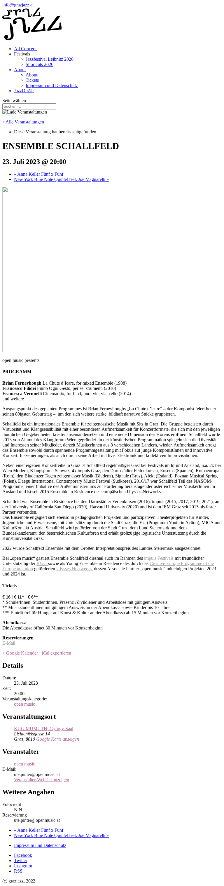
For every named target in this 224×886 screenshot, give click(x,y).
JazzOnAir (24, 90)
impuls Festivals (159, 558)
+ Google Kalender (20, 652)
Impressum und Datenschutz (52, 85)
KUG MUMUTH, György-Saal (43, 728)
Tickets (32, 80)
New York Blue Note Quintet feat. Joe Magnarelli (61, 179)
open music (24, 704)
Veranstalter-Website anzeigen (41, 779)
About (20, 69)
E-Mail (8, 643)
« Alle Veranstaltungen (23, 121)
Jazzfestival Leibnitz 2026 (50, 59)
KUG (42, 563)
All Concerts (25, 48)
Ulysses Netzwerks (74, 568)
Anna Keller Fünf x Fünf (38, 174)
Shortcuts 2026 (39, 64)
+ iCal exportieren (54, 652)
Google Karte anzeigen (57, 739)
